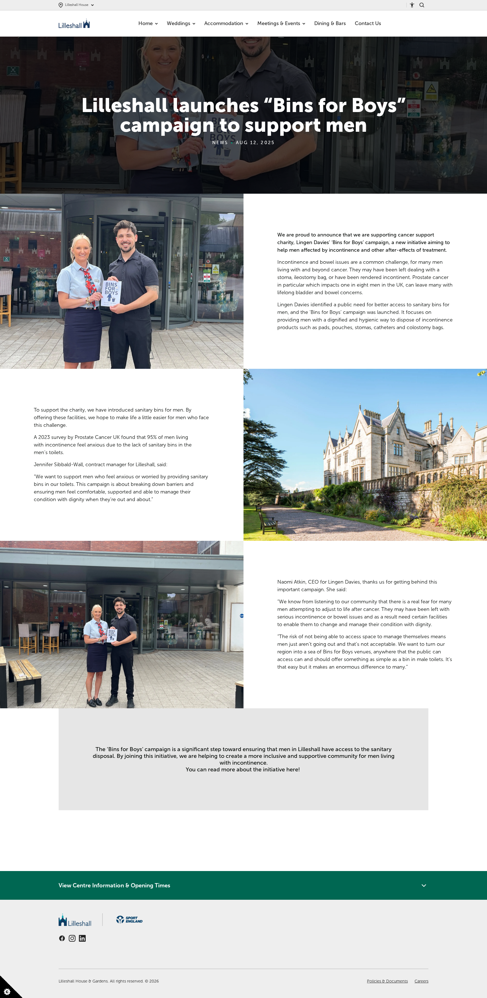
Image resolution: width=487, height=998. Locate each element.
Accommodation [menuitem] (223, 23)
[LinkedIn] (82, 938)
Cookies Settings (11, 990)
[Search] (423, 5)
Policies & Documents (387, 981)
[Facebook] (62, 938)
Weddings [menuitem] (178, 23)
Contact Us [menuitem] (368, 23)
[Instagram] (72, 938)
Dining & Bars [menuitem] (330, 23)
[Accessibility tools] (414, 5)
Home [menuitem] (145, 23)
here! (293, 769)
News (220, 142)
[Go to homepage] (75, 23)
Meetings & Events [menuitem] (278, 23)
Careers (421, 981)
